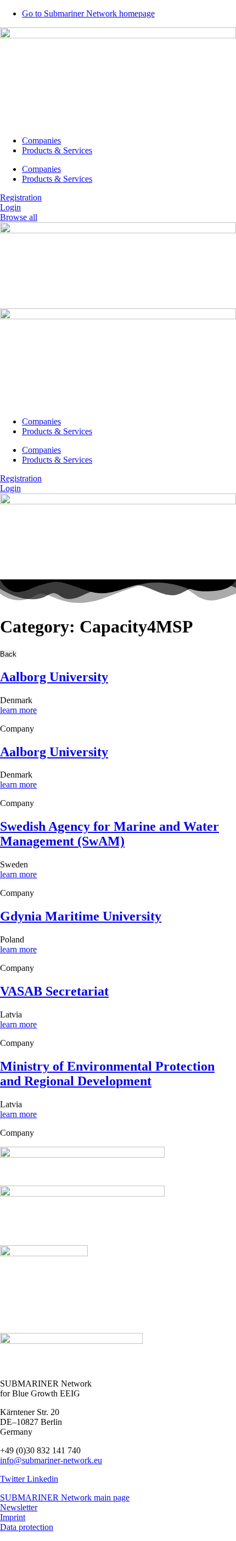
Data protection (26, 1527)
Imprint (12, 1517)
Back (8, 654)
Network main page (95, 1497)
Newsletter (18, 1507)
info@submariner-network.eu (51, 1460)
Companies (41, 140)
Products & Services (57, 150)
